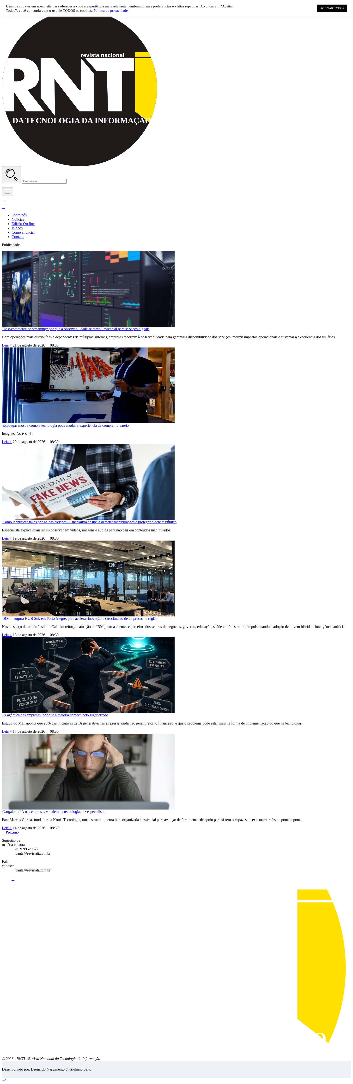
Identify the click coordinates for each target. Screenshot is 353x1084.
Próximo (10, 832)
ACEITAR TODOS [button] (332, 8)
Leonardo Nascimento (48, 1069)
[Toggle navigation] (7, 192)
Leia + (7, 345)
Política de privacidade (111, 10)
